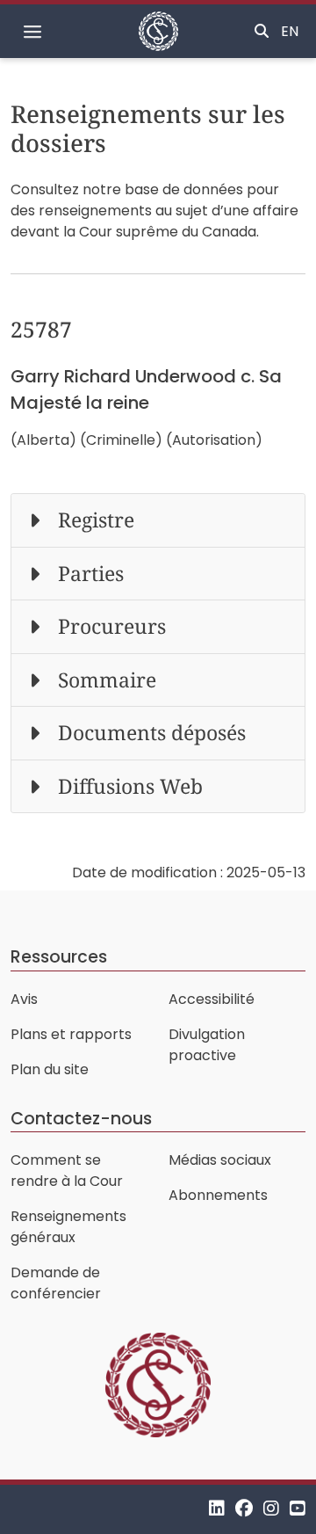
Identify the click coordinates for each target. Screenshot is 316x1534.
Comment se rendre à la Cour (67, 1170)
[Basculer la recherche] (261, 31)
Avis (24, 999)
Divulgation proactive (207, 1044)
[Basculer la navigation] (32, 32)
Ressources (59, 957)
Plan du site (50, 1069)
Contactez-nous (81, 1119)
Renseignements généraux (68, 1226)
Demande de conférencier (56, 1283)
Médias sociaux (220, 1160)
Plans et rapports (71, 1034)
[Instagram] (271, 1509)
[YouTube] (297, 1509)
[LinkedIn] (217, 1509)
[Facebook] (244, 1509)
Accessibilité (212, 999)
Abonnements (218, 1195)
